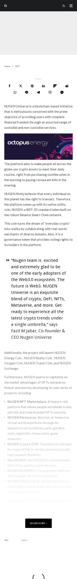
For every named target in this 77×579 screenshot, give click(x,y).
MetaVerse (46, 46)
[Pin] (32, 86)
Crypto (30, 46)
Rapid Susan (12, 41)
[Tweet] (20, 86)
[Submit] (66, 86)
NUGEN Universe (36, 500)
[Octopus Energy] (38, 158)
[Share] (9, 86)
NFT (7, 46)
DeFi (25, 540)
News (17, 46)
